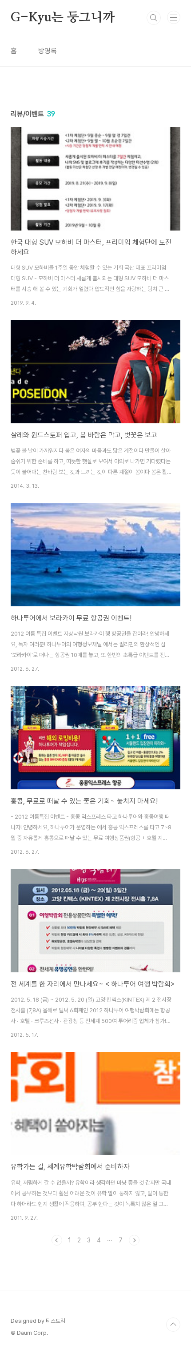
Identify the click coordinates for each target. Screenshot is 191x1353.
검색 (153, 17)
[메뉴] (173, 17)
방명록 (47, 51)
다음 (134, 1240)
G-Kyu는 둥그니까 (63, 18)
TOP (173, 1324)
